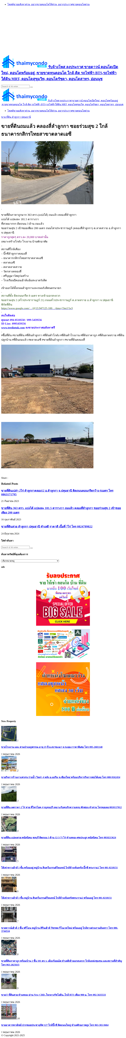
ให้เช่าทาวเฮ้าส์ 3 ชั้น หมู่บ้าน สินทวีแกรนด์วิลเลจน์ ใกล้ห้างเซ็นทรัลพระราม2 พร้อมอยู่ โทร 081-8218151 (56, 898)
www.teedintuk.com (13, 327)
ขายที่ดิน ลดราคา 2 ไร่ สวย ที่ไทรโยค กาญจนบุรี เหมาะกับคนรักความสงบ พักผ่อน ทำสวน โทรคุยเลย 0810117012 (61, 807)
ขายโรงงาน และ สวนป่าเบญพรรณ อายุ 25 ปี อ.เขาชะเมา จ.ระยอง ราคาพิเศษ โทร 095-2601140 (51, 747)
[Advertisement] (63, 30)
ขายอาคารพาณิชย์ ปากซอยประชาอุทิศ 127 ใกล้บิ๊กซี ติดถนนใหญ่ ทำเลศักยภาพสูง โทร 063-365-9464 (54, 1025)
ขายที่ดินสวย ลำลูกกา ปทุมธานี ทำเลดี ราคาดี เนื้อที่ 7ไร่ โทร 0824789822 (47, 526)
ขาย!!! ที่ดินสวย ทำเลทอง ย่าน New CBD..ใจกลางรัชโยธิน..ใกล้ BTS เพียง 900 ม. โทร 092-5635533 (53, 995)
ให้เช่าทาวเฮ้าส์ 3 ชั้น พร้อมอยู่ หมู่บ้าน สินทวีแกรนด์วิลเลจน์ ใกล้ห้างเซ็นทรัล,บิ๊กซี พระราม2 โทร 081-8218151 (59, 867)
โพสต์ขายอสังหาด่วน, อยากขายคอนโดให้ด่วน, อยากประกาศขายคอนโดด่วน (48, 4)
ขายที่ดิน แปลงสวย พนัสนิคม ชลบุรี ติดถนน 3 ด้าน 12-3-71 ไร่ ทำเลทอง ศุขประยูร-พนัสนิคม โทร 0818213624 (58, 837)
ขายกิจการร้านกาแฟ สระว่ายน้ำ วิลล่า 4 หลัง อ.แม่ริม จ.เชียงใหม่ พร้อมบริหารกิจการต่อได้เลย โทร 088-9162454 (60, 777)
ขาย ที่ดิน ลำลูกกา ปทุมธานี (16, 117)
